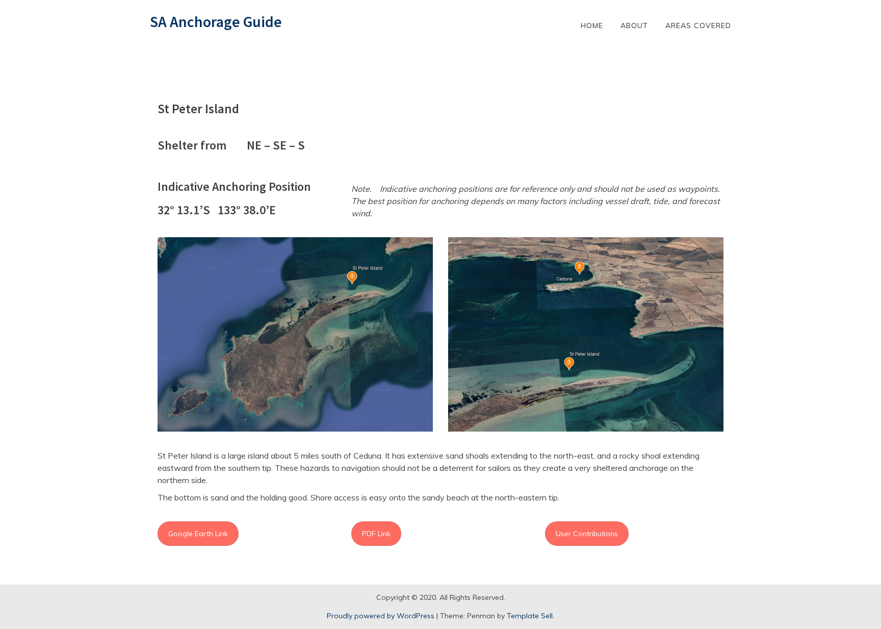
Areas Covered (698, 25)
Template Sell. (530, 615)
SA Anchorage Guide (216, 21)
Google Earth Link (198, 533)
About (634, 25)
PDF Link (376, 533)
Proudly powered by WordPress (380, 615)
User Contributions (587, 533)
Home (592, 25)
